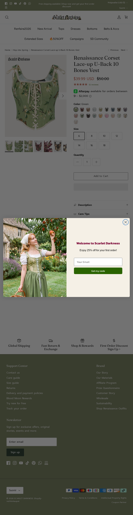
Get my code (98, 271)
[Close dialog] (125, 222)
